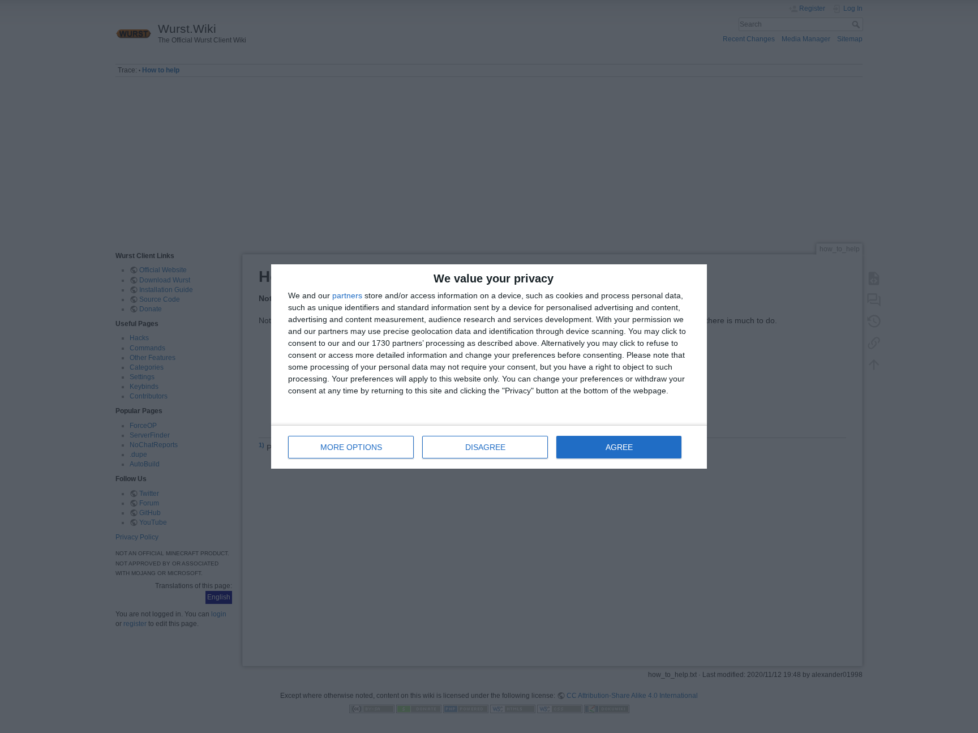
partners (347, 295)
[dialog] (489, 366)
